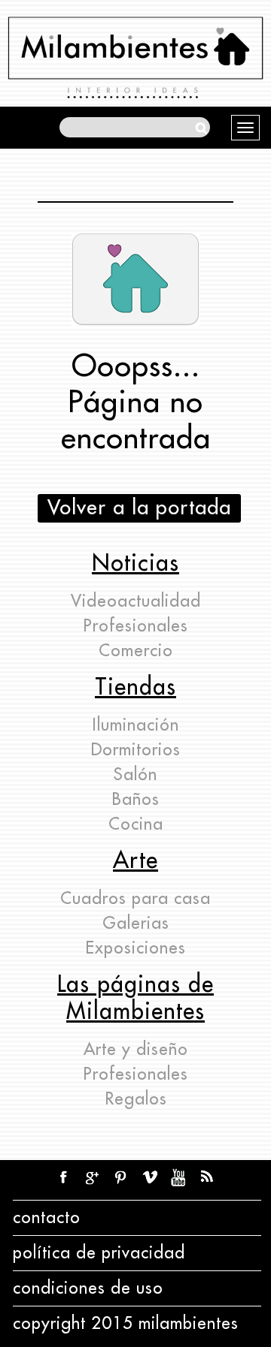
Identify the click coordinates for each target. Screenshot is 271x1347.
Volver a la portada (139, 508)
